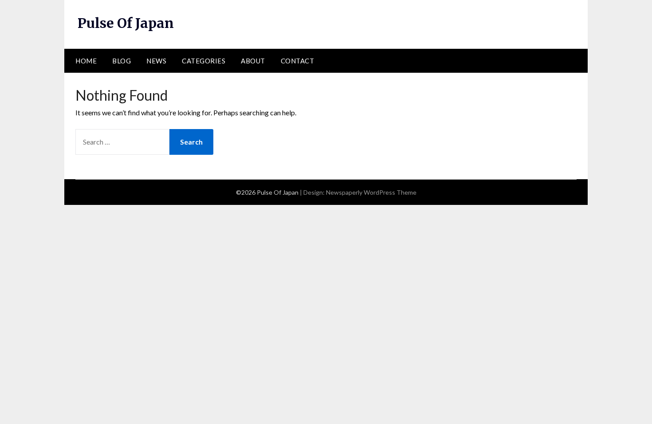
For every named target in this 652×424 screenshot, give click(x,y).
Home (86, 61)
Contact (297, 61)
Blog (121, 61)
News (156, 61)
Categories (203, 61)
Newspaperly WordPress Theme (371, 192)
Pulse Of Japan (126, 23)
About (253, 61)
